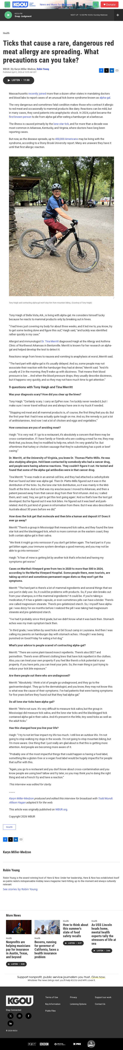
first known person (20, 116)
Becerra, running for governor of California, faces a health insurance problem (46, 949)
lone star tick (61, 123)
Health (6, 33)
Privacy (73, 997)
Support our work (103, 997)
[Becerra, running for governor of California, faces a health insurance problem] (47, 927)
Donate (111, 4)
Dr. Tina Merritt (50, 341)
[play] (8, 15)
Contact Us (100, 1004)
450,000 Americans (66, 139)
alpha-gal (105, 97)
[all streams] (118, 15)
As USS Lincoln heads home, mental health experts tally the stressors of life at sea (104, 934)
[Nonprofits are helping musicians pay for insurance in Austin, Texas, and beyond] (19, 927)
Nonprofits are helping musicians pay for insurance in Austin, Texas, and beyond (18, 949)
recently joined (37, 93)
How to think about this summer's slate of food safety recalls (75, 930)
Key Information (52, 1004)
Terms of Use (51, 997)
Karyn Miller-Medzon (21, 798)
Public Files (50, 1011)
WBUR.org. (61, 809)
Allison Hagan (17, 802)
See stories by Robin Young (20, 889)
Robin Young (43, 68)
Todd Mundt (105, 798)
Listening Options (78, 1004)
